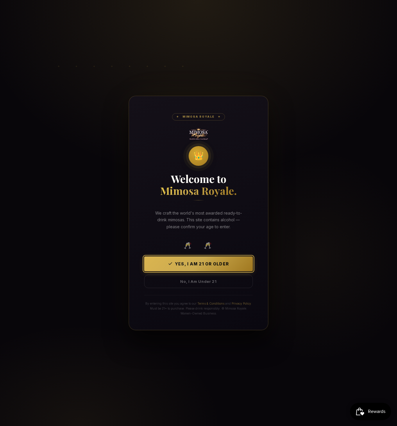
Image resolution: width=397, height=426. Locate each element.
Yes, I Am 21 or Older (202, 263)
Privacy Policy (241, 303)
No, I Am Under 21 (198, 281)
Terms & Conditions (210, 303)
